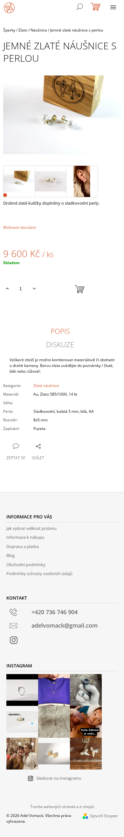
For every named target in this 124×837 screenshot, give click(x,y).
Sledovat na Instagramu (58, 778)
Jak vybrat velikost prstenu (31, 528)
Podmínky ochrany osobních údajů (39, 573)
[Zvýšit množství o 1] (7, 288)
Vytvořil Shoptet (104, 816)
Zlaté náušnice (46, 385)
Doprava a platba (22, 546)
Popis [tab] (60, 331)
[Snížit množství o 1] (34, 288)
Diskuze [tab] (60, 344)
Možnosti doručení (19, 227)
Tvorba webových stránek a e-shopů (62, 806)
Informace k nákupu (25, 537)
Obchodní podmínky (25, 564)
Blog (10, 555)
